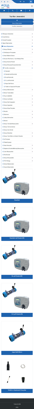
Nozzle (6, 111)
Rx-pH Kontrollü (9, 77)
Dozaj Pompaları (7, 40)
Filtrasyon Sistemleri (8, 34)
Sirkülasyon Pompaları (10, 52)
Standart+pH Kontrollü (11, 74)
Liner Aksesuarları (8, 151)
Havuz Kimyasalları (9, 157)
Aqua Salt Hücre (9, 83)
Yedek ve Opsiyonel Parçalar (12, 86)
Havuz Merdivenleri (9, 89)
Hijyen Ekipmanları (7, 43)
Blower (6, 120)
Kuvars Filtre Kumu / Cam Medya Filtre (14, 58)
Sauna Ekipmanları (9, 167)
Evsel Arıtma (6, 37)
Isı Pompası (7, 139)
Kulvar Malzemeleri (9, 164)
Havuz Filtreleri (8, 49)
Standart (7, 71)
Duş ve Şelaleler (8, 96)
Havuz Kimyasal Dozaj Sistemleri (12, 65)
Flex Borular (7, 154)
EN (24, 1)
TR (20, 1)
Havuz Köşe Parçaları (9, 108)
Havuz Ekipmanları (17, 23)
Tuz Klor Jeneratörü (10, 68)
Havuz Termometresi (9, 126)
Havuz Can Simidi (8, 130)
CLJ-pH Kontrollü (9, 80)
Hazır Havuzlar (8, 145)
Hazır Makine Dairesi (9, 55)
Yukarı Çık (16, 404)
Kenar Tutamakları (9, 92)
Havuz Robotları (8, 133)
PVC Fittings (7, 161)
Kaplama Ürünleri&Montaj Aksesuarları (14, 148)
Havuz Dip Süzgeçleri (9, 102)
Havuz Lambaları (8, 99)
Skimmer (6, 114)
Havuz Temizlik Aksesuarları (11, 123)
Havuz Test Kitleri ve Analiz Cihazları (13, 136)
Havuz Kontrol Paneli (9, 61)
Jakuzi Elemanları (8, 117)
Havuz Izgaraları (8, 105)
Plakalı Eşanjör (7, 142)
